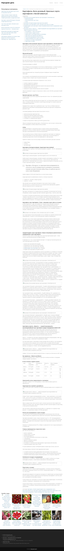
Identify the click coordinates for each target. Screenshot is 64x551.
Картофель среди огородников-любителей (42, 490)
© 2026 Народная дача (7, 535)
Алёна (26, 21)
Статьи (61, 2)
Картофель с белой (32, 489)
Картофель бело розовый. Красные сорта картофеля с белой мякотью (39, 17)
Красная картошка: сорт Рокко (31, 20)
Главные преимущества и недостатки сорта (34, 38)
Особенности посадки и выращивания (33, 39)
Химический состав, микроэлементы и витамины (35, 34)
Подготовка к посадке (30, 41)
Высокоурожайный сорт (28, 490)
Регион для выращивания (28, 492)
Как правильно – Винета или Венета (33, 31)
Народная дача (7, 2)
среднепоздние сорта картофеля (31, 248)
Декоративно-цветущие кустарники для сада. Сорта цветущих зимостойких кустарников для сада (9, 33)
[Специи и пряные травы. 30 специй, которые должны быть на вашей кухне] (56, 519)
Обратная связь (6, 541)
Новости (56, 2)
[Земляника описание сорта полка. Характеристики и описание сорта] (16, 503)
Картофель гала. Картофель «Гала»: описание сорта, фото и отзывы (39, 24)
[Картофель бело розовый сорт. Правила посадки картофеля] (46, 503)
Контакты (5, 537)
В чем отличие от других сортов (32, 32)
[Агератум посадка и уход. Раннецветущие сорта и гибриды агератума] (36, 500)
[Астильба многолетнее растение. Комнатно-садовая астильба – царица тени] (6, 500)
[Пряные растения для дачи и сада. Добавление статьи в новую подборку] (26, 519)
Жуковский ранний (29, 18)
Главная (51, 2)
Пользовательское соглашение (14, 537)
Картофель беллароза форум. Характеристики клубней (36, 23)
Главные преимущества (39, 492)
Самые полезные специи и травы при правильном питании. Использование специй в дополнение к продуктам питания (10, 16)
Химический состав (56, 490)
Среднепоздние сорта (41, 489)
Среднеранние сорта (50, 489)
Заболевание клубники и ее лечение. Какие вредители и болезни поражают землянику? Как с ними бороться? (10, 38)
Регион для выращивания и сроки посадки (34, 37)
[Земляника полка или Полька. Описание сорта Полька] (26, 503)
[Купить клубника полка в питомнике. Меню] (56, 503)
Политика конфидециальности (9, 539)
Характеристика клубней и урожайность (33, 35)
